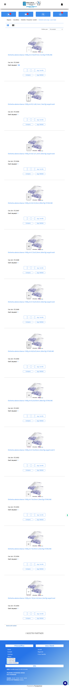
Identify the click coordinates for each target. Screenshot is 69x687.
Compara (28, 75)
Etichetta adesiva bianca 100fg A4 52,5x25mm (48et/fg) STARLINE (30, 401)
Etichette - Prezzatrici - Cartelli (29, 20)
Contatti (9, 652)
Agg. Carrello (40, 70)
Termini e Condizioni (13, 662)
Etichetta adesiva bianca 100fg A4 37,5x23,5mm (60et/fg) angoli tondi (31, 252)
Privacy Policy (11, 658)
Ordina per (44, 29)
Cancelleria (16, 20)
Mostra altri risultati (11, 625)
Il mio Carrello (42, 654)
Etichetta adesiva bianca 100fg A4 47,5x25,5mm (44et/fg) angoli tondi (31, 302)
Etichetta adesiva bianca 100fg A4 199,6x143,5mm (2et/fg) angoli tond (31, 598)
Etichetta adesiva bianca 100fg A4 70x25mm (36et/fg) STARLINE (29, 499)
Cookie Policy (11, 660)
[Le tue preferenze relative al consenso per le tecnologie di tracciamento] (67, 515)
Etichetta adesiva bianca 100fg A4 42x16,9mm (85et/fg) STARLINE (30, 203)
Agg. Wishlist (40, 75)
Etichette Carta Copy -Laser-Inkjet (47, 20)
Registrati (40, 652)
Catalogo (10, 654)
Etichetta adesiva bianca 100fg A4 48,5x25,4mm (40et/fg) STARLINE (31, 351)
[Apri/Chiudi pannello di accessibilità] (65, 683)
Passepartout (38, 686)
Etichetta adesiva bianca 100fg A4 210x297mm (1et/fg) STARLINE (30, 55)
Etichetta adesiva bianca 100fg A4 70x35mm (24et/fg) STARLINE (29, 549)
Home (9, 649)
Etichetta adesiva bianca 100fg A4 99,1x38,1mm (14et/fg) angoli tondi (31, 104)
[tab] (8, 25)
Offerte (9, 656)
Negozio (9, 20)
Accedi (40, 649)
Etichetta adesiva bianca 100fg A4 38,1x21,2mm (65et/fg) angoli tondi (31, 154)
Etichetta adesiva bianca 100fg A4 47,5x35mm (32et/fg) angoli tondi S (31, 450)
